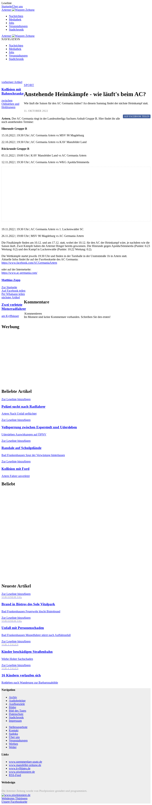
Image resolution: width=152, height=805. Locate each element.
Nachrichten (16, 16)
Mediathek (15, 19)
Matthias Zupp (10, 280)
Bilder (12, 707)
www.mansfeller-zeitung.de (25, 765)
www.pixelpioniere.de (22, 771)
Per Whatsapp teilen (13, 294)
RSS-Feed (15, 775)
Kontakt (13, 730)
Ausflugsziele (17, 704)
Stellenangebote (18, 727)
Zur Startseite (9, 287)
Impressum (15, 720)
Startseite (6, 6)
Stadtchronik (16, 29)
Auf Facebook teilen (13, 290)
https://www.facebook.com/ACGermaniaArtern (29, 262)
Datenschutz (16, 714)
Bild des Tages (17, 710)
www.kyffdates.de (19, 768)
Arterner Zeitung (17, 9)
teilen (136, 116)
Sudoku (13, 733)
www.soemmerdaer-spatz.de (25, 761)
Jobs (11, 22)
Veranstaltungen (18, 26)
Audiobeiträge (17, 700)
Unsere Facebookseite (14, 801)
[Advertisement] (76, 72)
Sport (29, 85)
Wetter (12, 747)
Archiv (13, 697)
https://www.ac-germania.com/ (19, 272)
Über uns (17, 6)
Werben (13, 743)
